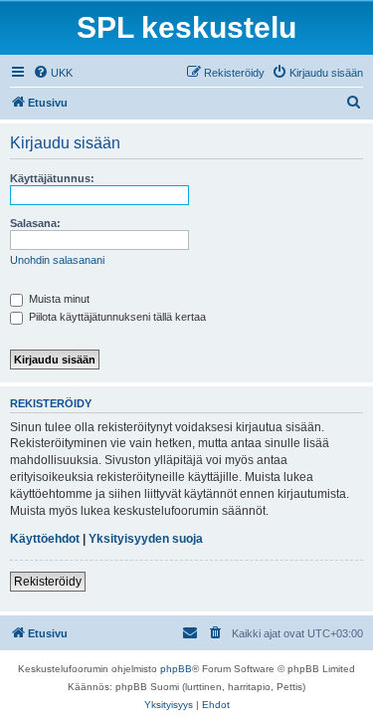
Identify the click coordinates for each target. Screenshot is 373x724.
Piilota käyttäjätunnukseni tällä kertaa (116, 317)
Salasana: (35, 223)
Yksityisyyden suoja (146, 539)
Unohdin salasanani (57, 260)
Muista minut (58, 299)
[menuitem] (53, 73)
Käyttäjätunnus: (52, 178)
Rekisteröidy (48, 582)
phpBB (176, 668)
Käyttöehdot (45, 539)
